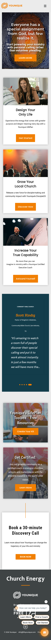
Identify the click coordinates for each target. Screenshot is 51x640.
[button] (45, 6)
